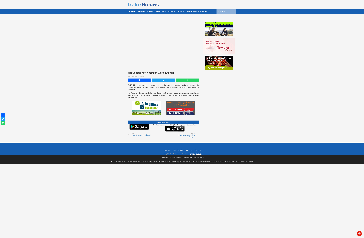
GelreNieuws (187, 157)
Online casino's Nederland (244, 162)
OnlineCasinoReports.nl (136, 162)
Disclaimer (181, 150)
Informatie (172, 150)
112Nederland (199, 157)
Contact (198, 150)
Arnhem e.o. (142, 11)
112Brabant (164, 157)
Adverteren (190, 150)
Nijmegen (150, 11)
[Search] (219, 11)
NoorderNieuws (175, 157)
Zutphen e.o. (181, 11)
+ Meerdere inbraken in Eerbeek (141, 134)
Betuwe (164, 11)
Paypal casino (186, 162)
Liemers (157, 11)
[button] (359, 233)
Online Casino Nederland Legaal (169, 162)
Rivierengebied (192, 11)
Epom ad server (218, 162)
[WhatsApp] (187, 80)
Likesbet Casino (120, 162)
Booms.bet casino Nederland (202, 162)
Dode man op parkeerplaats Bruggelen (186, 135)
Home (165, 150)
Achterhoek (171, 11)
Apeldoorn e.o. (203, 11)
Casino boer (229, 162)
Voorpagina (132, 11)
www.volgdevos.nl (151, 162)
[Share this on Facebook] (139, 80)
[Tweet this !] (163, 80)
